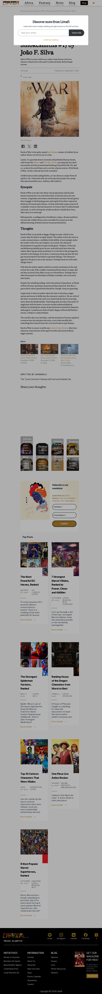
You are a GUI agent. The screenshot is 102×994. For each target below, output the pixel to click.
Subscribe (76, 32)
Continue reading (51, 40)
